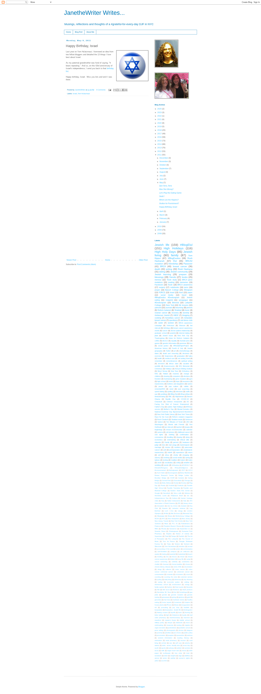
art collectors (185, 551)
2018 (159, 130)
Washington (159, 424)
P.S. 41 (175, 523)
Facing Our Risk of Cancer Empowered (172, 404)
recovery (175, 313)
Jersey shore (187, 503)
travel (184, 295)
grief (188, 597)
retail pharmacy (171, 640)
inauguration (185, 605)
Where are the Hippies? (169, 200)
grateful (173, 333)
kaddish (186, 607)
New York (170, 305)
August (163, 172)
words (166, 465)
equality (174, 341)
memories (184, 282)
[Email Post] (110, 90)
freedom (158, 379)
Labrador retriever (178, 508)
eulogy (187, 584)
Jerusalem (160, 506)
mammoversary (175, 617)
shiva (167, 455)
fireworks (189, 587)
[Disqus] (107, 140)
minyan (170, 622)
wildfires (187, 656)
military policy (159, 622)
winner (157, 658)
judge (157, 445)
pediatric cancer (184, 628)
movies (167, 447)
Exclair (176, 483)
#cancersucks (169, 366)
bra (167, 556)
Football (171, 485)
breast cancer (180, 266)
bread (182, 556)
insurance (186, 381)
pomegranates (174, 450)
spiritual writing (186, 361)
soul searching (183, 389)
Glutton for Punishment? (169, 203)
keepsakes (158, 610)
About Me (90, 32)
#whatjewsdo (173, 470)
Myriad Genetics (183, 409)
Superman (158, 536)
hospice (187, 602)
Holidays (168, 369)
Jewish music (168, 335)
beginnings (159, 430)
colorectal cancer (183, 572)
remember (158, 361)
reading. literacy (183, 638)
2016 (159, 137)
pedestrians (172, 628)
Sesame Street (160, 531)
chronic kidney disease (163, 567)
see (170, 643)
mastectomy (159, 384)
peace (161, 386)
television (179, 391)
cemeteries (185, 561)
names (189, 384)
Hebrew (187, 493)
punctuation (161, 635)
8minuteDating (160, 396)
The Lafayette (173, 539)
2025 (159, 109)
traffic (188, 391)
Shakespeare (173, 531)
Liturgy (180, 511)
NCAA (157, 518)
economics (159, 440)
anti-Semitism (162, 551)
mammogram (185, 445)
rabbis (186, 386)
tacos (156, 650)
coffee (157, 341)
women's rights (184, 658)
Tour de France (169, 541)
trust (187, 653)
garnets (176, 442)
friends (172, 277)
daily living (168, 579)
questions (173, 320)
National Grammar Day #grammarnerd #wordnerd (173, 412)
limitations (175, 615)
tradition (174, 460)
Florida (163, 485)
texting (165, 460)
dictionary (177, 579)
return (190, 452)
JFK (179, 503)
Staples (168, 534)
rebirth (170, 452)
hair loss (167, 600)
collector (168, 569)
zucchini (164, 660)
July (161, 176)
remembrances (171, 361)
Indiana (174, 498)
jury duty (175, 607)
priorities (168, 633)
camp (188, 559)
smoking (166, 457)
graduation (181, 356)
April (162, 211)
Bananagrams (172, 473)
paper (190, 292)
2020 (159, 123)
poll (164, 450)
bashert (179, 427)
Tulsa (169, 544)
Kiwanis (165, 508)
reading (171, 282)
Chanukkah (178, 480)
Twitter (168, 351)
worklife (157, 366)
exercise (158, 356)
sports (163, 648)
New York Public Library (166, 414)
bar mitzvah (168, 427)
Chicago (187, 480)
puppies (171, 635)
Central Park (166, 480)
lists (163, 445)
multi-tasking (159, 625)
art (175, 351)
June (162, 179)
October (163, 165)
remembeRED (160, 389)
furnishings (183, 592)
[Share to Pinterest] (126, 89)
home (171, 381)
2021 (159, 119)
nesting (179, 625)
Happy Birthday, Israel (168, 207)
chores (187, 564)
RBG (156, 529)
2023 (159, 112)
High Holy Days (165, 251)
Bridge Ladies (184, 475)
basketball (181, 554)
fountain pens (185, 341)
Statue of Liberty (182, 534)
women (171, 323)
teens (184, 650)
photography (171, 630)
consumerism (159, 574)
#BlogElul (186, 244)
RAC (156, 374)
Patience (158, 526)
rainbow (189, 635)
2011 (159, 155)
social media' (177, 457)
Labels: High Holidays (175, 407)
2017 (159, 134)
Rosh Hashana (185, 269)
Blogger (141, 687)
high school (161, 381)
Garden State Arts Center (180, 490)
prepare (183, 274)
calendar (189, 430)
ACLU (190, 470)
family (175, 255)
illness (176, 605)
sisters (157, 645)
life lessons (183, 305)
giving (174, 597)
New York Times (184, 414)
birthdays (167, 328)
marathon (158, 620)
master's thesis (170, 620)
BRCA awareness (184, 285)
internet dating (184, 333)
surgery (162, 287)
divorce (165, 341)
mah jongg (172, 445)
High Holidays (173, 248)
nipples (187, 625)
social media (167, 295)
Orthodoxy (186, 371)
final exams (179, 587)
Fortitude (180, 485)
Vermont (187, 544)
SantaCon (173, 529)
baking (164, 554)
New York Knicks (177, 521)
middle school (185, 620)
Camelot (181, 478)
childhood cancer (183, 432)
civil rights (159, 435)
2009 (159, 230)
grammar (183, 343)
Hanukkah (166, 493)
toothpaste (167, 653)
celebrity (174, 561)
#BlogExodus (174, 258)
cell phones (170, 432)
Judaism (184, 506)
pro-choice (177, 633)
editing (186, 582)
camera (160, 432)
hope (177, 381)
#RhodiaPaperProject (181, 346)
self (159, 455)
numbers (177, 447)
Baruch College (172, 290)
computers (176, 376)
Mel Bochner (175, 513)
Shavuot (182, 325)
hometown (178, 602)
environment (176, 584)
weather (187, 462)
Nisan (166, 523)
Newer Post (71, 260)
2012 (159, 151)
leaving (187, 612)
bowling (160, 556)
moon (188, 622)
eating (160, 582)
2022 (159, 116)
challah (157, 564)
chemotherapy (184, 351)
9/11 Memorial (184, 366)
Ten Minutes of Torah (174, 422)
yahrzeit (158, 308)
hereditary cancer (172, 318)
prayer (157, 290)
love (190, 343)
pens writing (159, 630)
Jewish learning (163, 274)
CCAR (172, 478)
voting (178, 462)
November (164, 161)
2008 (159, 233)
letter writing (159, 615)
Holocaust (170, 325)
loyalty (184, 615)
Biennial (175, 303)
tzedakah (158, 656)
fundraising (168, 379)
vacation (186, 363)
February (163, 218)
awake (157, 554)
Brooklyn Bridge (160, 478)
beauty (187, 427)
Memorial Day (187, 513)
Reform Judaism (164, 310)
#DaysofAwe (185, 394)
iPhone (169, 605)
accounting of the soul (165, 549)
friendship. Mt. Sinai (164, 592)
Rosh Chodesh (162, 419)
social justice (163, 346)
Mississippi (160, 516)
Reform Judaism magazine (182, 417)
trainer (182, 460)
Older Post (143, 260)
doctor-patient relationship (180, 331)
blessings (159, 277)
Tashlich (181, 536)
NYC (163, 518)
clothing (171, 435)
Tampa (173, 536)
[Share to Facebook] (123, 89)
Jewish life (162, 244)
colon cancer (180, 569)
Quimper (187, 526)
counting (158, 577)
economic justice (173, 582)
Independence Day (162, 498)
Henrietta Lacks (160, 495)
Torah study (172, 280)
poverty (159, 633)
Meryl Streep (162, 371)
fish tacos (166, 589)
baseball (172, 554)
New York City (183, 335)
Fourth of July (177, 348)
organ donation (160, 628)
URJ (188, 422)
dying (188, 437)
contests (170, 574)
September (164, 168)
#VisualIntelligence (181, 468)
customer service (186, 577)
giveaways (165, 597)
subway (171, 648)
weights (173, 656)
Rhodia (163, 529)
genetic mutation (177, 595)
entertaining (171, 440)
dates (157, 353)
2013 (159, 148)
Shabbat (177, 310)
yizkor (157, 660)
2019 (159, 126)
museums (170, 625)
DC (188, 402)
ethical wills (184, 440)
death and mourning (170, 353)
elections (186, 376)
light (167, 615)
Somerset (188, 419)
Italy (184, 501)
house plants (159, 605)
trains (190, 460)
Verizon (177, 544)
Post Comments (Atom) (86, 264)
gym (190, 379)
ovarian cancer (161, 313)
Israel (75, 93)
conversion (179, 574)
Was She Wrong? (166, 189)
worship (186, 313)
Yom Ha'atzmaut (84, 93)
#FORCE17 (186, 465)
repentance (180, 452)
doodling (170, 437)
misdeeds (179, 622)
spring (187, 457)
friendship (173, 263)
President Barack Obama (172, 526)
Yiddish (165, 374)
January (163, 222)
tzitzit (166, 656)
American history (161, 348)
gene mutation (181, 379)
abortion (182, 546)
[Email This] (114, 89)
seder (160, 323)
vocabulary (169, 462)
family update (159, 587)
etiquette (158, 442)
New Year (174, 371)
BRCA (163, 266)
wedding (158, 465)
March (162, 215)
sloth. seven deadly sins (171, 645)
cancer (165, 331)
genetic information (170, 343)
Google (157, 493)
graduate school (161, 333)
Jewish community (179, 271)
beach (190, 554)
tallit (162, 650)
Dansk (157, 483)
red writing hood (184, 358)
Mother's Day (169, 409)
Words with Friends (176, 424)
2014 (159, 144)
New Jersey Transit (161, 521)
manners (187, 617)
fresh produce (188, 589)
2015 (159, 141)
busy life (180, 559)
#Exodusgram (160, 303)
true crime (178, 653)
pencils (189, 308)
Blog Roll (78, 32)
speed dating (159, 391)
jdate (156, 335)
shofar (175, 455)
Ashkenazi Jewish (162, 315)
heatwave (186, 442)
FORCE (162, 292)
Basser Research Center (164, 475)
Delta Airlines (166, 483)
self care (179, 643)
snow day (186, 645)
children (157, 376)
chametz (176, 374)
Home (68, 32)
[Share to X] (120, 89)
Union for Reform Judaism (179, 338)
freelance (176, 589)
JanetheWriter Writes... (94, 12)
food (181, 292)
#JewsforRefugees (161, 468)
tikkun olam (173, 363)
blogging (186, 315)
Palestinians (185, 523)
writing (169, 269)
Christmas (158, 369)
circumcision (188, 567)
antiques (174, 551)
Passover (188, 263)
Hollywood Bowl (177, 495)
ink (156, 607)
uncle (159, 462)
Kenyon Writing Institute (183, 369)
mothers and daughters (175, 384)
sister (171, 389)
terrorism (161, 363)
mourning (179, 308)
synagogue (183, 300)
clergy (160, 569)
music (187, 310)
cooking (158, 318)
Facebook (159, 285)
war (156, 394)
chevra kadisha (177, 564)
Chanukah (158, 402)
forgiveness (169, 356)
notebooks (174, 287)
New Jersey (186, 518)
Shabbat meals (176, 419)
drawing (179, 437)
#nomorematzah (160, 470)
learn (180, 612)
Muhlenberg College (183, 516)
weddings (163, 394)
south (157, 648)
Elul (175, 261)
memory (158, 280)
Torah (170, 285)
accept (190, 546)
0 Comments (101, 90)
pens (186, 287)
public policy (188, 633)
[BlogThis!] (117, 89)
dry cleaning (188, 579)
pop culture (173, 386)
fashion (169, 587)
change (186, 374)
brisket (172, 559)
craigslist (169, 300)
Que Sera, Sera (165, 186)
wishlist (173, 658)
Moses (170, 516)
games (157, 343)
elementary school (161, 584)
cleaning (166, 376)
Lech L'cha (169, 511)
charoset (166, 564)
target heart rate (173, 650)
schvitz (163, 643)
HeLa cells (177, 493)
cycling (159, 579)
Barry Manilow (185, 473)
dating (162, 271)
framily (167, 442)
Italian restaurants (173, 501)
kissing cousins (162, 612)
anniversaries (187, 549)
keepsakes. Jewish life (173, 610)
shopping (185, 455)
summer (187, 648)
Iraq (162, 501)
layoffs (173, 612)
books (185, 277)
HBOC (176, 315)
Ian (188, 495)
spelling (170, 391)
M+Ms (166, 513)
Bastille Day (170, 399)
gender (164, 595)
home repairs (166, 602)
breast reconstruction (174, 430)
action (178, 549)
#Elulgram (188, 290)
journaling (164, 607)
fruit (175, 592)
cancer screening (161, 561)
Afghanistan (179, 396)
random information (165, 638)
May (161, 183)
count (188, 574)
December (164, 158)
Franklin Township (173, 488)
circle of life (177, 567)
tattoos (157, 460)
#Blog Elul (173, 394)
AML (170, 396)
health (159, 358)
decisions (185, 353)
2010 (159, 226)
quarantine (180, 635)
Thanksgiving (159, 338)
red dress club (186, 320)
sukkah (179, 648)
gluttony (181, 597)
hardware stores (178, 600)
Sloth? (161, 196)
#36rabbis (175, 465)
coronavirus (159, 437)
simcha (187, 643)
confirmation (184, 435)
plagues (189, 630)
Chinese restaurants (174, 402)
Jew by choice (172, 506)
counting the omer (170, 577)
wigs (180, 656)
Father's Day (159, 407)
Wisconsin (158, 546)
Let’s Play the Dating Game (170, 193)
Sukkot (160, 422)
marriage (158, 447)
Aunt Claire (161, 473)
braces (174, 556)
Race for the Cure (162, 417)
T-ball (166, 536)
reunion (183, 640)
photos (181, 630)
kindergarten (188, 610)
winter (165, 658)
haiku (190, 356)
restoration (158, 640)
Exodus (184, 483)
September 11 (185, 529)
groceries (158, 600)
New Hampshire (173, 518)
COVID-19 (185, 399)
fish (158, 589)
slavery (157, 457)
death (157, 269)
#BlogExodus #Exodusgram (167, 297)
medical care (170, 358)
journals (169, 308)
